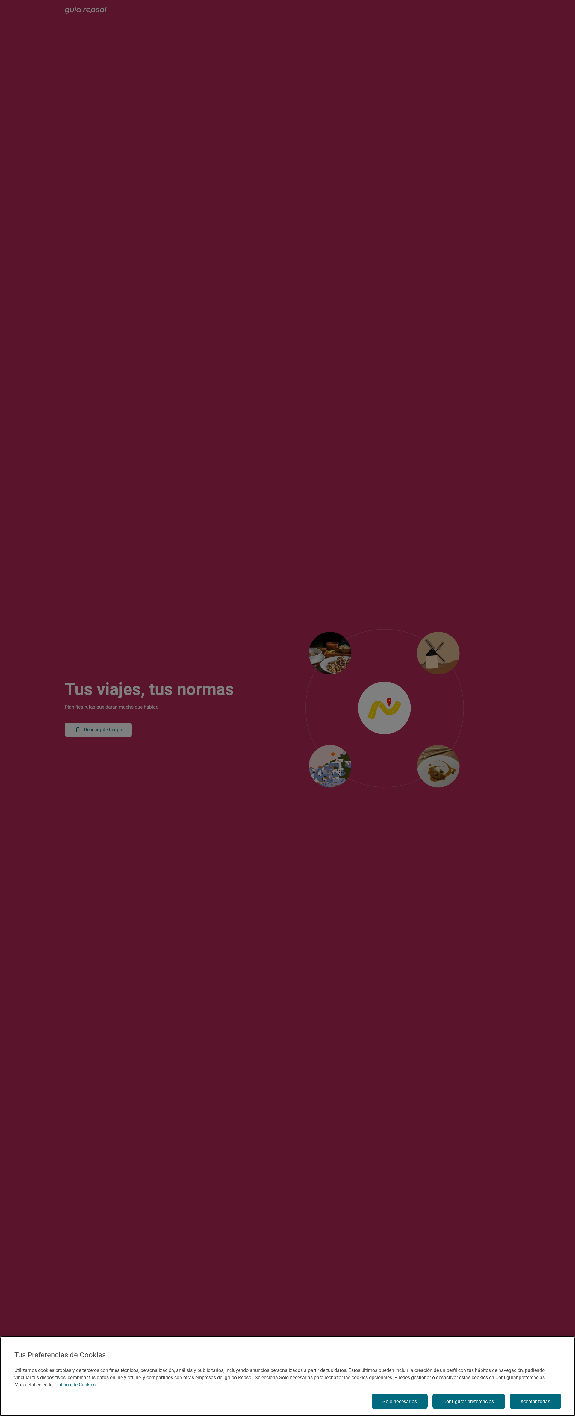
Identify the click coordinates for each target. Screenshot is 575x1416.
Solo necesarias (399, 1401)
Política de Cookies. (76, 1385)
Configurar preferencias (468, 1401)
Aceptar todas (535, 1401)
